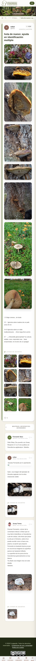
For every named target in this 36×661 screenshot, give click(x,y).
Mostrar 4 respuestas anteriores (21, 427)
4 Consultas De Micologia (15, 18)
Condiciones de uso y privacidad (22, 645)
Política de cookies (18, 647)
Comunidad (6, 18)
